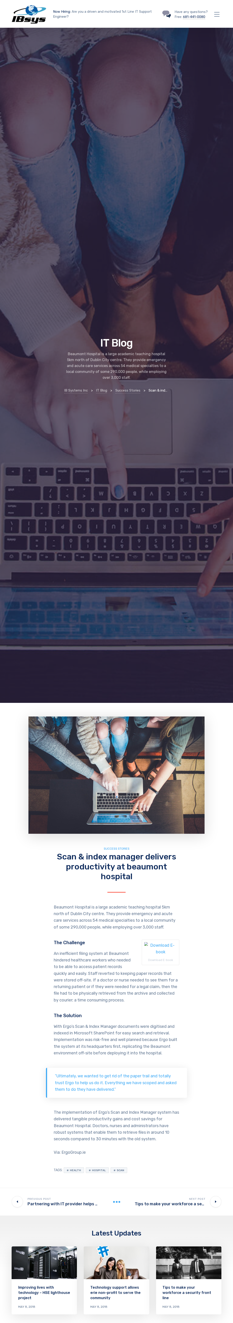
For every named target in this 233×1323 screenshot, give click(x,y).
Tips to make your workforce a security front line (186, 1292)
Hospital (99, 1170)
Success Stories (116, 848)
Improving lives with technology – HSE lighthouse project (44, 1292)
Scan (120, 1170)
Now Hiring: (62, 12)
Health (75, 1170)
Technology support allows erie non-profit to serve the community (115, 1292)
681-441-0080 (194, 17)
